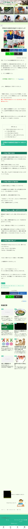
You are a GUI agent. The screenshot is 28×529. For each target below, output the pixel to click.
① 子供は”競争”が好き (10, 131)
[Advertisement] (14, 430)
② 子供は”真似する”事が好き (12, 133)
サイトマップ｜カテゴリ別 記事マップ (20, 520)
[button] (18, 53)
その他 (3, 283)
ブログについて (14, 523)
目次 (12, 126)
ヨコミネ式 (21, 285)
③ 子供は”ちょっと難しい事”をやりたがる (15, 135)
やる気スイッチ (14, 285)
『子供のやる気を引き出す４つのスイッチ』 (14, 129)
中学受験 (4, 285)
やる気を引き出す (5, 287)
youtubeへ (21, 79)
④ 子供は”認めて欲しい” (11, 137)
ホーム (7, 520)
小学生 (9, 285)
